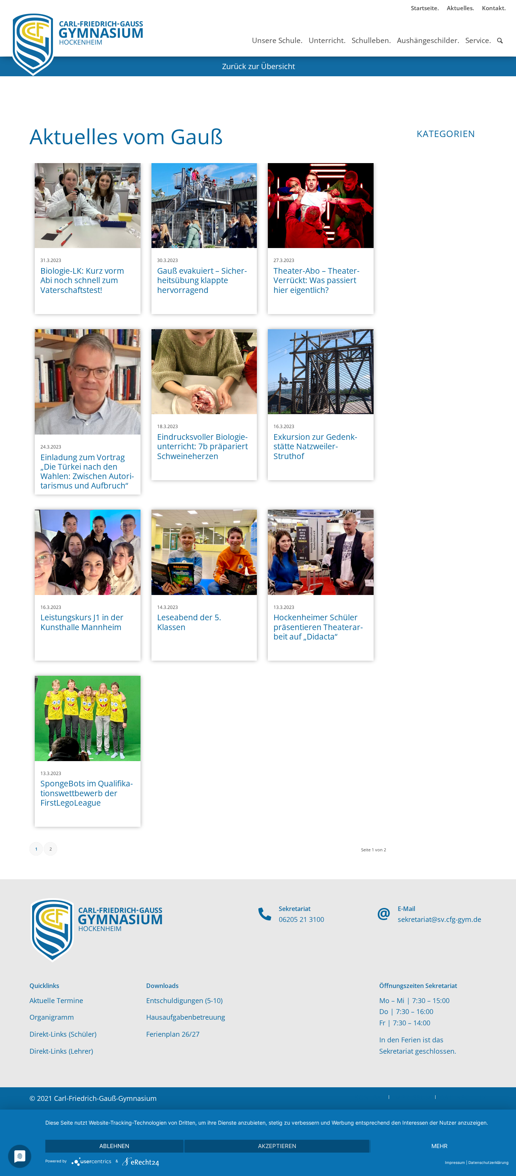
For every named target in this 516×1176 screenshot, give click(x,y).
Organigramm (51, 1017)
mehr (439, 1146)
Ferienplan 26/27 (172, 1034)
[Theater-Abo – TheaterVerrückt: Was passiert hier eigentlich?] (321, 205)
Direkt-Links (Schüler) (62, 1034)
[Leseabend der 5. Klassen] (204, 552)
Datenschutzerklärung (488, 1162)
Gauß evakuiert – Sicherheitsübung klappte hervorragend (202, 280)
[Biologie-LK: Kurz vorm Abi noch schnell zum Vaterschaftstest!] (88, 205)
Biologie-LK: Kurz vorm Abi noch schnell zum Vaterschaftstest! (82, 280)
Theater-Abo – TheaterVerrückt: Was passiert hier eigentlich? (316, 280)
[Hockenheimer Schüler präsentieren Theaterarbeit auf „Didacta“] (321, 552)
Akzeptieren (277, 1146)
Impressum (455, 1162)
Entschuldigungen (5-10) (184, 1000)
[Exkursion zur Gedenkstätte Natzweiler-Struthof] (321, 372)
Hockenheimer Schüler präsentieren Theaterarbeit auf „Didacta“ (318, 626)
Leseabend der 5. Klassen (189, 622)
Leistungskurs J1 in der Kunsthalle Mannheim (82, 622)
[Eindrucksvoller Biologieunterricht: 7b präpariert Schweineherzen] (204, 372)
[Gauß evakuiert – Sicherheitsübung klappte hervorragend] (204, 205)
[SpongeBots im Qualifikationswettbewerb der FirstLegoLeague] (88, 718)
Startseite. (425, 8)
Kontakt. (494, 8)
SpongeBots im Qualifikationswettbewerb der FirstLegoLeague (86, 793)
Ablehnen (114, 1146)
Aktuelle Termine (56, 1000)
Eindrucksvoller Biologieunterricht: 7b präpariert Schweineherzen (202, 446)
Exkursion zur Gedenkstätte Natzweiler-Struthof (315, 446)
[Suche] (500, 33)
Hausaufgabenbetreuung (185, 1017)
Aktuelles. (460, 8)
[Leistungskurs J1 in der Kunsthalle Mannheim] (88, 552)
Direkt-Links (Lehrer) (61, 1051)
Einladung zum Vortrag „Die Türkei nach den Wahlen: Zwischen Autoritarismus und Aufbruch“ (87, 471)
